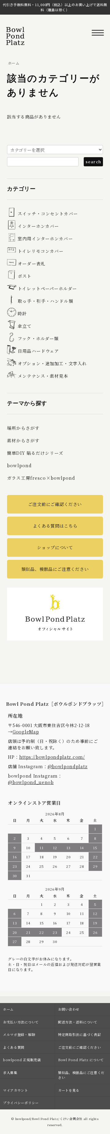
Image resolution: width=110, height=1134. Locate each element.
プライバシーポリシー (21, 1102)
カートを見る (68, 1090)
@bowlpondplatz (68, 766)
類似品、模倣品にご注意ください (55, 569)
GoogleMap (26, 732)
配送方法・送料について (77, 1021)
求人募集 (10, 1072)
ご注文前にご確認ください (55, 504)
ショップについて (55, 547)
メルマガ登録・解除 (19, 1034)
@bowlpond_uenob (31, 782)
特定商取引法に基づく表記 (79, 1034)
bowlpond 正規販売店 (22, 1059)
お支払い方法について (21, 1021)
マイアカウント (15, 1090)
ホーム (14, 62)
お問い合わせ (68, 1009)
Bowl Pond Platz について (81, 1059)
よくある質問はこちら (55, 526)
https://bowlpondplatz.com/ (52, 757)
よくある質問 (13, 1047)
